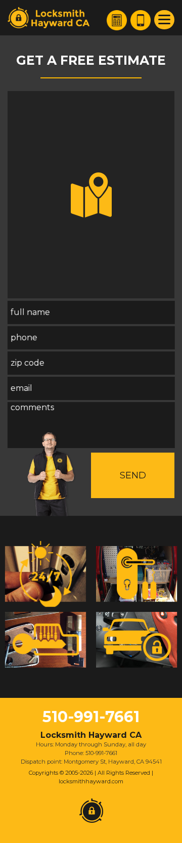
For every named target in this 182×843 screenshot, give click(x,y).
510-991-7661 (91, 716)
